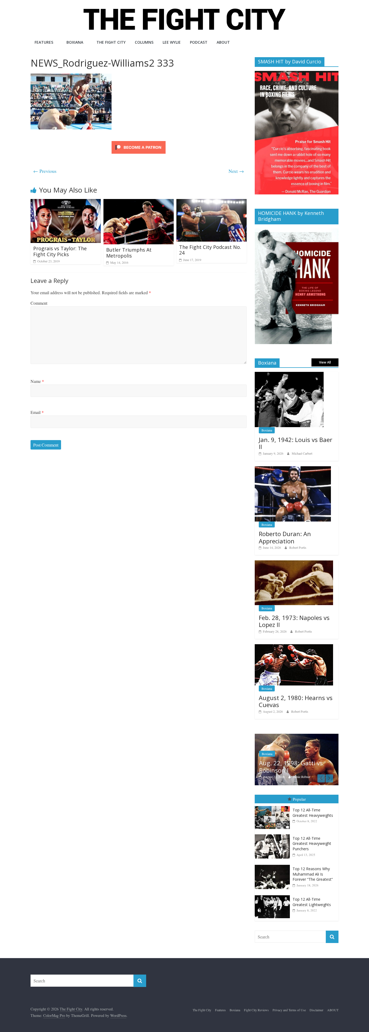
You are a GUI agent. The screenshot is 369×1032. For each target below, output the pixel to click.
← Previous (44, 171)
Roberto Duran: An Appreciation (285, 537)
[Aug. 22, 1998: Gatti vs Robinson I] (296, 736)
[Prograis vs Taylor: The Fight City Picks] (66, 202)
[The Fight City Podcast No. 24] (211, 202)
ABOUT (223, 42)
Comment (39, 303)
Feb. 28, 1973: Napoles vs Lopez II (294, 621)
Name (37, 381)
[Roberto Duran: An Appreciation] (293, 469)
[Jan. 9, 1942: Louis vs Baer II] (289, 374)
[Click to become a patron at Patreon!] (139, 142)
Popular (299, 799)
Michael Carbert (302, 453)
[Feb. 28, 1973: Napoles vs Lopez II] (294, 563)
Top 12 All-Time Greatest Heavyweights (313, 812)
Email (37, 412)
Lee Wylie (172, 42)
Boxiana (74, 42)
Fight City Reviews (256, 1010)
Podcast (198, 42)
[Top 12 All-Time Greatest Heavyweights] (274, 806)
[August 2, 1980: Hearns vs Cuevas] (294, 647)
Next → (236, 171)
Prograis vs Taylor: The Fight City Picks (60, 251)
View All (325, 362)
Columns (144, 42)
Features (44, 42)
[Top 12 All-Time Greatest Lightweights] (274, 895)
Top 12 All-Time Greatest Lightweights (312, 902)
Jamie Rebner (301, 776)
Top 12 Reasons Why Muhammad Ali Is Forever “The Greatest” (313, 874)
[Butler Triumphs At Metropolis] (138, 202)
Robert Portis (297, 547)
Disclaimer (316, 1010)
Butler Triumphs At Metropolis (129, 252)
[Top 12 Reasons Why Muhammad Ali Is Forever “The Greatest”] (274, 865)
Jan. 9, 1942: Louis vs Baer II (295, 443)
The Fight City (111, 42)
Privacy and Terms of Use (289, 1010)
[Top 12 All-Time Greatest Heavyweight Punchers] (274, 834)
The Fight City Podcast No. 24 (210, 250)
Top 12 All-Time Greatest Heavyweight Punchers (312, 843)
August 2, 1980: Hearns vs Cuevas (296, 701)
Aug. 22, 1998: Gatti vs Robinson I (291, 766)
